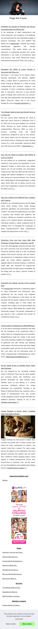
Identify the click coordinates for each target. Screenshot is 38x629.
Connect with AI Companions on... (12, 561)
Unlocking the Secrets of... (10, 570)
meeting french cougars (16, 468)
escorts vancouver (21, 103)
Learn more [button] (19, 619)
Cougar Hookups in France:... (11, 605)
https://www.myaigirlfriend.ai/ (16, 357)
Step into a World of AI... (9, 565)
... (32, 60)
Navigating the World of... (10, 592)
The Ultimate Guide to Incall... (11, 587)
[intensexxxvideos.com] (19, 7)
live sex (15, 246)
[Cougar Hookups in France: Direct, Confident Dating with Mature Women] (18, 426)
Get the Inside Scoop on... (10, 557)
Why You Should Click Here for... (12, 574)
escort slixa (26, 146)
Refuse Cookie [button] (11, 624)
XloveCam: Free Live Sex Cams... (12, 552)
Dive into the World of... (9, 578)
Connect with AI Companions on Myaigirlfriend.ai (18, 326)
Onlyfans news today (8, 402)
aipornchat (14, 43)
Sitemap (5, 480)
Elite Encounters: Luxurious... (11, 596)
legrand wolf (8, 288)
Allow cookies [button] (27, 624)
